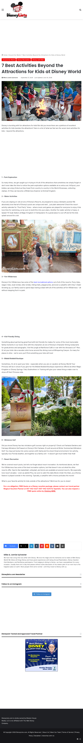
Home (5, 55)
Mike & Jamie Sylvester (10, 77)
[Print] (62, 546)
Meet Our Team (55, 732)
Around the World (14, 55)
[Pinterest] (42, 546)
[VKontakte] (52, 546)
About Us (46, 732)
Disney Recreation (24, 60)
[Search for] (80, 10)
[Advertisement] (41, 37)
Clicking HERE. (50, 491)
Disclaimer (37, 736)
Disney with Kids (38, 60)
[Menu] (3, 10)
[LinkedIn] (31, 546)
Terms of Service (67, 732)
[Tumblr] (36, 546)
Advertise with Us (48, 736)
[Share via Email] (57, 546)
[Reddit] (47, 546)
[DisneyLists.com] (17, 10)
